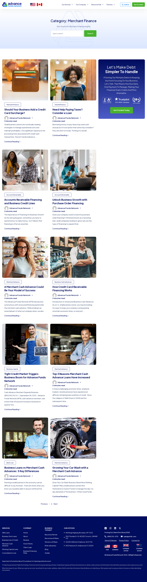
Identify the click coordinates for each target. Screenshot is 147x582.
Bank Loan (10, 463)
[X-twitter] (120, 528)
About (25, 536)
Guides (47, 553)
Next (56, 504)
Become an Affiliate (52, 538)
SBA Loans (6, 533)
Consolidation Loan (9, 553)
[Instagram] (110, 528)
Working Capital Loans (10, 549)
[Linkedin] (115, 528)
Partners (110, 5)
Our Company (81, 5)
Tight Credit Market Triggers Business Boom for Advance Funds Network (25, 377)
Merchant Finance (13, 105)
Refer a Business (50, 546)
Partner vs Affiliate (51, 542)
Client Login (27, 547)
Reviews (26, 540)
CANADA (115, 549)
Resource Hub (96, 5)
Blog (46, 549)
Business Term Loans (9, 536)
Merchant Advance (13, 282)
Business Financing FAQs (30, 552)
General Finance (60, 105)
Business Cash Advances (63, 282)
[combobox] (67, 33)
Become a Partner (51, 535)
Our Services (66, 5)
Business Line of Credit (10, 540)
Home (25, 533)
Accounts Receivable (14, 195)
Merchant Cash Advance (7, 545)
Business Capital (12, 369)
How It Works (28, 544)
